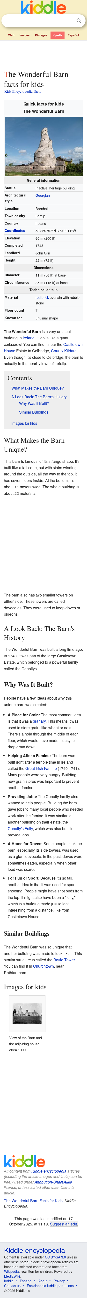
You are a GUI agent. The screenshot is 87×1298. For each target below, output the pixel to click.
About (42, 1280)
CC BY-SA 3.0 (55, 1257)
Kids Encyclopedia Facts (22, 91)
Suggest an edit (63, 1223)
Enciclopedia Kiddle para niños (50, 1285)
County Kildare (64, 350)
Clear (69, 21)
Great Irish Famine (41, 768)
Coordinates (15, 230)
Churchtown (43, 966)
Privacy (59, 1280)
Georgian (43, 195)
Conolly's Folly (20, 828)
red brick (42, 297)
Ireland (29, 338)
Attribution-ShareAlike (53, 1182)
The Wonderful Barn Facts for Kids (33, 1200)
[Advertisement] (43, 54)
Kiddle (9, 1280)
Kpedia (57, 35)
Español (73, 35)
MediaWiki (12, 1276)
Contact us (12, 1285)
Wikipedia (11, 1271)
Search (79, 20)
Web (11, 35)
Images (25, 35)
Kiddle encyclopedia (48, 1171)
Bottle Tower (64, 960)
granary (39, 721)
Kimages (41, 35)
